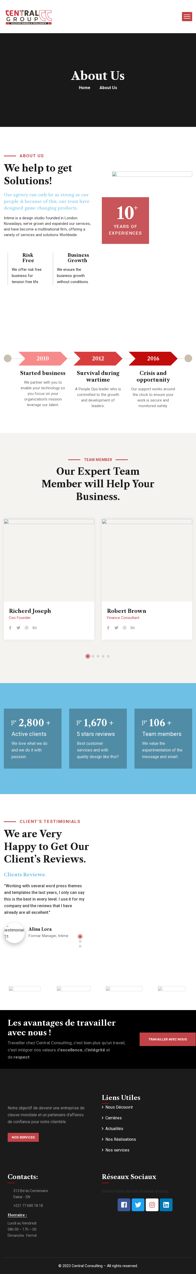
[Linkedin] (166, 1204)
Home (84, 87)
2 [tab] (93, 656)
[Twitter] (138, 1204)
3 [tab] (98, 656)
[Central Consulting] (28, 16)
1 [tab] (88, 656)
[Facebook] (124, 1204)
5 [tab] (108, 656)
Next (188, 358)
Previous (7, 358)
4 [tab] (103, 656)
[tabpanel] (49, 580)
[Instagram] (152, 1204)
